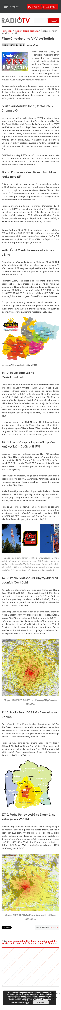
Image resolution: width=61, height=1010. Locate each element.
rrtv (55, 943)
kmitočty (42, 941)
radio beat (15, 943)
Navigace (7, 6)
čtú (10, 941)
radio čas (27, 943)
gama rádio (19, 941)
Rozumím (41, 1002)
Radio (18, 31)
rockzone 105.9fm (42, 943)
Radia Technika (30, 31)
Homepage (7, 31)
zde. (27, 1002)
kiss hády (31, 941)
